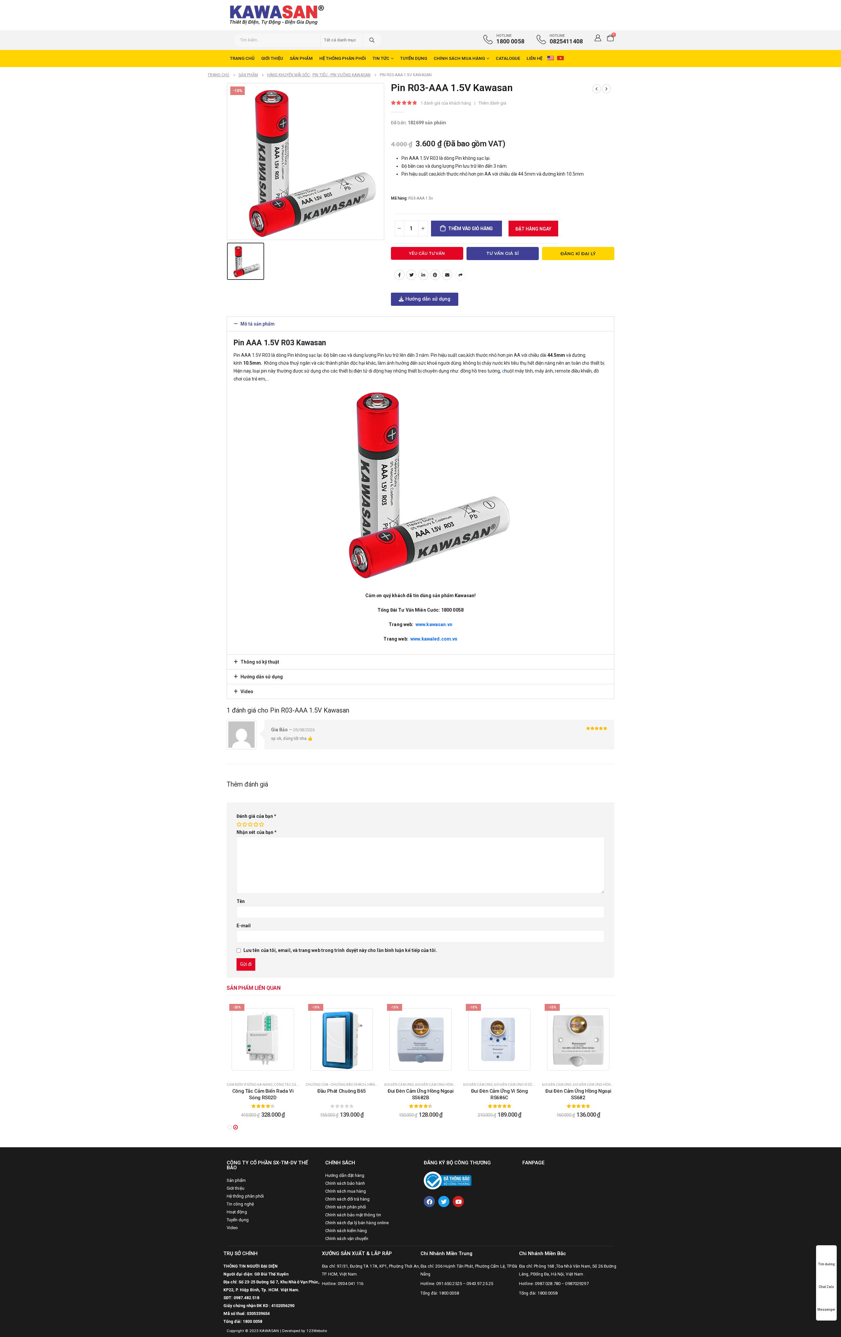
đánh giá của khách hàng (445, 103)
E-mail (447, 275)
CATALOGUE (508, 58)
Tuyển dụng (413, 58)
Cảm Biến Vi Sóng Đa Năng (250, 1084)
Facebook (399, 275)
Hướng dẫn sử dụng (261, 676)
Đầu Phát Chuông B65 (341, 1091)
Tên (241, 901)
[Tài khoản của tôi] (598, 38)
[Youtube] (458, 1201)
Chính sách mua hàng (459, 58)
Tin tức (381, 58)
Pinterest (435, 275)
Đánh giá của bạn (256, 816)
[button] (424, 299)
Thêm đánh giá (492, 103)
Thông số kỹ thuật (259, 662)
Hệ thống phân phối (342, 58)
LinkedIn (423, 275)
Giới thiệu (272, 58)
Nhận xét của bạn (257, 832)
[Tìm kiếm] (371, 40)
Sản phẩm (301, 58)
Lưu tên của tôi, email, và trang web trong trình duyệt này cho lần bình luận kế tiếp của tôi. (340, 950)
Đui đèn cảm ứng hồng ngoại (441, 1084)
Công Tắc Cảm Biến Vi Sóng (298, 1084)
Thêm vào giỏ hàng (470, 228)
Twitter (411, 275)
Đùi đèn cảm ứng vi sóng (515, 1084)
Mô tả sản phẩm (257, 324)
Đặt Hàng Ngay (533, 228)
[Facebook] (429, 1201)
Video (246, 691)
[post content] (263, 1039)
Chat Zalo (826, 1287)
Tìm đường (826, 1264)
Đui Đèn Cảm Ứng (399, 1084)
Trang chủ (242, 58)
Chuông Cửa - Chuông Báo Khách (336, 1084)
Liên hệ (534, 58)
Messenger (826, 1309)
